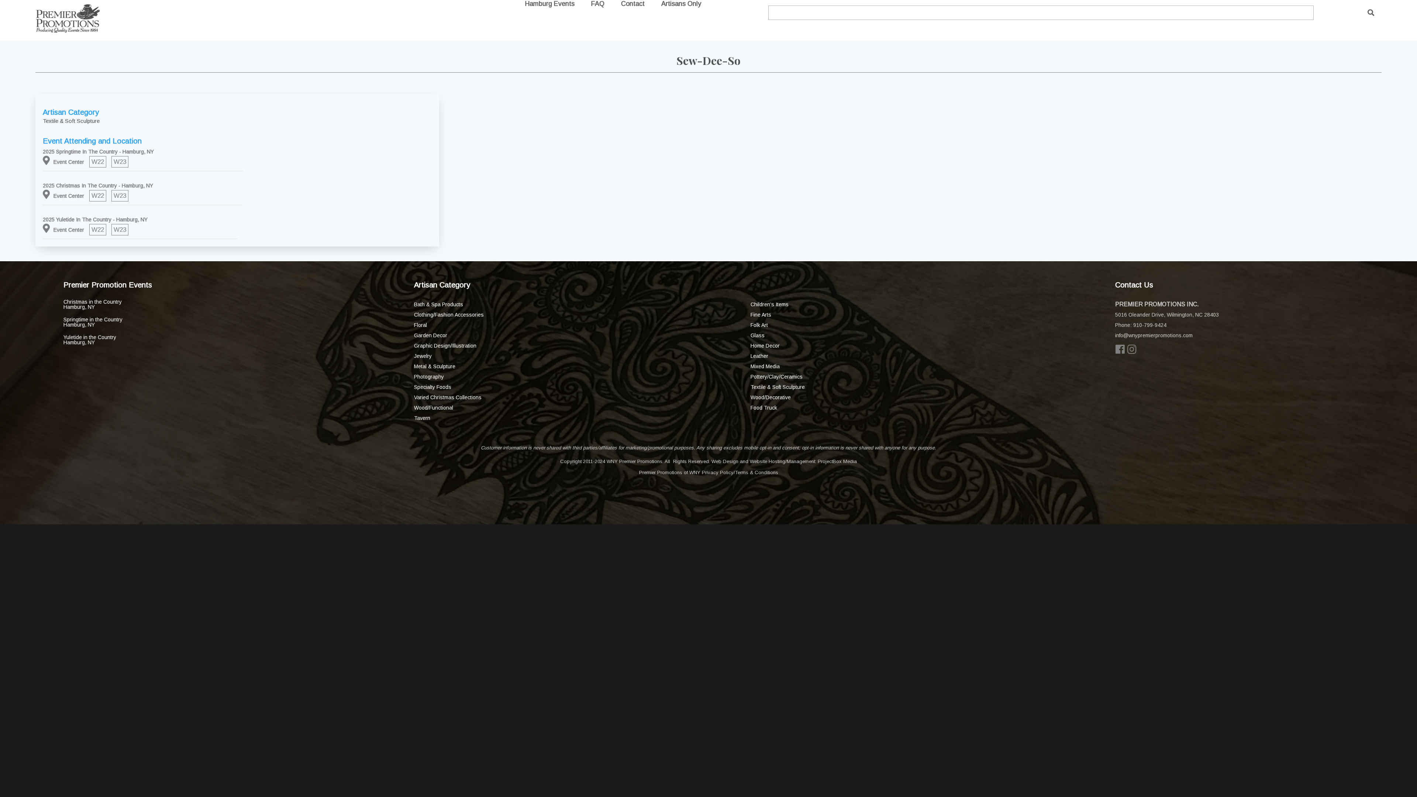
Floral (420, 325)
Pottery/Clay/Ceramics (777, 377)
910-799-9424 (1149, 325)
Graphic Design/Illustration (445, 346)
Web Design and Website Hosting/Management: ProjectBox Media (784, 461)
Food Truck (764, 408)
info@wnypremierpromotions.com (1154, 335)
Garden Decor (430, 335)
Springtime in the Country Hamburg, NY (93, 322)
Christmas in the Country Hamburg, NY (92, 304)
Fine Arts (761, 315)
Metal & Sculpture (434, 366)
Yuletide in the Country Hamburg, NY (89, 339)
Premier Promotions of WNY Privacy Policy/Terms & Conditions (708, 472)
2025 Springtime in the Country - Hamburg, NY (98, 152)
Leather (759, 356)
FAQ (597, 3)
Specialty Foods (432, 387)
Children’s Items (770, 304)
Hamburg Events (550, 3)
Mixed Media (765, 366)
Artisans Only (681, 3)
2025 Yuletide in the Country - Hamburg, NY (95, 219)
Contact (633, 3)
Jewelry (423, 356)
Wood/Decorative (771, 397)
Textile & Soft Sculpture (778, 387)
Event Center (69, 162)
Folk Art (759, 325)
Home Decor (765, 346)
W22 (98, 161)
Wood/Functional (433, 408)
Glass (758, 335)
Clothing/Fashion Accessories (449, 315)
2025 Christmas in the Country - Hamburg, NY (98, 186)
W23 (120, 161)
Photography (429, 377)
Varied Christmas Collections (448, 397)
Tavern (422, 418)
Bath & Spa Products (438, 304)
